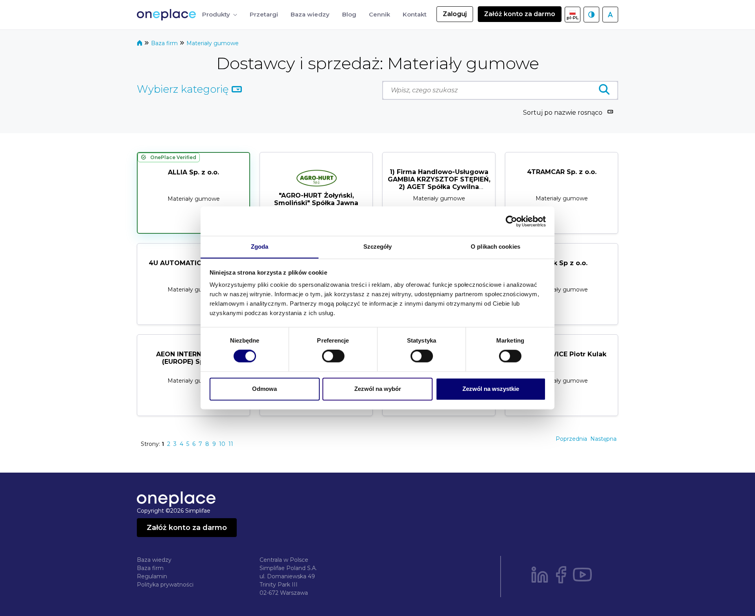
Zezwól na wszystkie (490, 388)
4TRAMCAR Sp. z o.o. (562, 172)
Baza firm (165, 43)
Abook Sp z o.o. (561, 263)
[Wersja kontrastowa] (591, 14)
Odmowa (264, 388)
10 (222, 443)
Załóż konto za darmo (519, 14)
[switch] (333, 356)
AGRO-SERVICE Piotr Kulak (561, 354)
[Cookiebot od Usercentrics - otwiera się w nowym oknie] (511, 221)
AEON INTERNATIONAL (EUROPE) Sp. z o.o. (193, 357)
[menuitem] (219, 14)
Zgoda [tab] (260, 246)
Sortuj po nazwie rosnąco (562, 112)
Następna (603, 438)
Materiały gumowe (212, 43)
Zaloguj (455, 14)
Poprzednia (571, 438)
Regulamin (152, 576)
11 (230, 443)
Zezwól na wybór (377, 388)
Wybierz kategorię (184, 89)
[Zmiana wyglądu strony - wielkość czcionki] (610, 14)
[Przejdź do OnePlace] (168, 14)
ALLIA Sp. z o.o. (193, 172)
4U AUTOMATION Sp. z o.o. (194, 263)
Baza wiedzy (154, 559)
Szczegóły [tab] (377, 246)
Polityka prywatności (165, 584)
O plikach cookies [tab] (495, 246)
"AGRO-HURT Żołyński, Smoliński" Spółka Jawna (316, 199)
